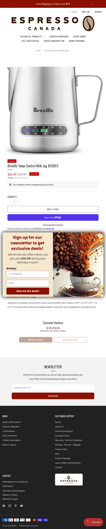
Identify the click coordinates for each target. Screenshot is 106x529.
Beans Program (76, 40)
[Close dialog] (100, 235)
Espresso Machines (59, 36)
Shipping (10, 178)
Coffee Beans (79, 36)
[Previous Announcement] (13, 4)
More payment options (53, 225)
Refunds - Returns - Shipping (67, 445)
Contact (58, 467)
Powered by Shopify (9, 526)
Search (98, 11)
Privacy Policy (61, 449)
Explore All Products (31, 36)
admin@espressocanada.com (15, 482)
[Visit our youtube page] (22, 506)
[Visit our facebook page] (4, 506)
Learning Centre (62, 435)
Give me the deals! (27, 290)
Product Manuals (62, 458)
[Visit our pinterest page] (15, 506)
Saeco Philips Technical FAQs (68, 463)
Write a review (35, 339)
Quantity (12, 196)
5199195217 (8, 486)
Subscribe (53, 395)
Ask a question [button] (70, 339)
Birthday (11, 268)
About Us (59, 426)
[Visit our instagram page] (10, 506)
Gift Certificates (30, 40)
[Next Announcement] (92, 4)
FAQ (57, 454)
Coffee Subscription (54, 40)
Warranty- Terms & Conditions (68, 440)
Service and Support (64, 431)
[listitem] (53, 4)
